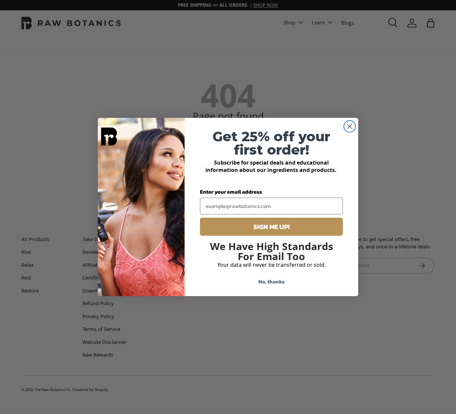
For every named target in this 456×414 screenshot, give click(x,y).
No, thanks (271, 281)
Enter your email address (231, 192)
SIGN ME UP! (271, 227)
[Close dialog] (350, 126)
